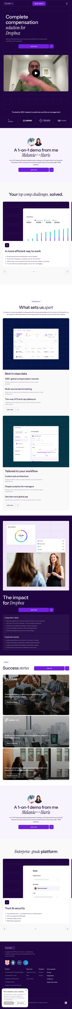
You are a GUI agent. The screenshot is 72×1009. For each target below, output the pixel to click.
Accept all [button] (9, 1003)
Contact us (50, 979)
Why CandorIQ (51, 969)
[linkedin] (66, 1003)
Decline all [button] (20, 1003)
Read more (16, 999)
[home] (8, 3)
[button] (5, 272)
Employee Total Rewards (12, 979)
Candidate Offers (9, 982)
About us (41, 972)
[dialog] (15, 997)
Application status (52, 982)
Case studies (30, 979)
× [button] (26, 990)
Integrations (50, 975)
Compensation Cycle (11, 975)
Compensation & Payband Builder (14, 972)
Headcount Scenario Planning (13, 985)
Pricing (49, 972)
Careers (41, 975)
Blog (27, 975)
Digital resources (31, 972)
